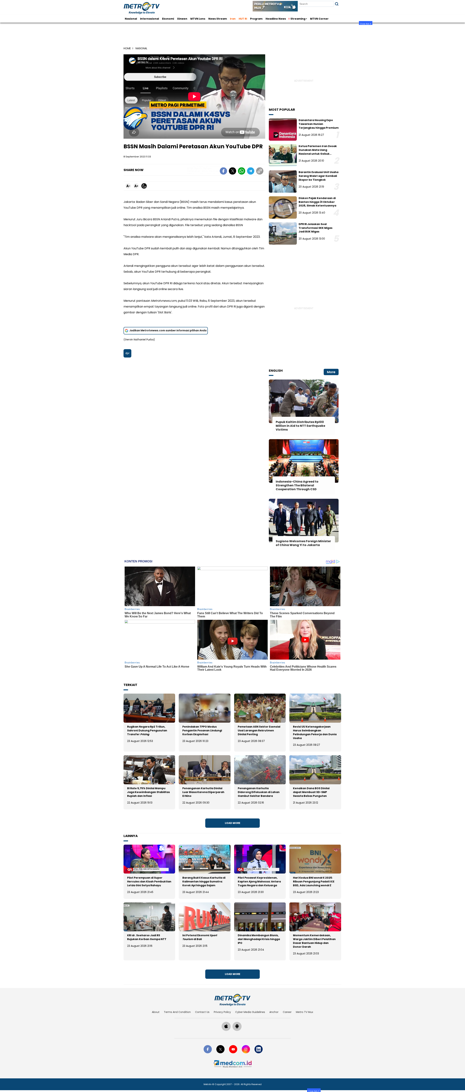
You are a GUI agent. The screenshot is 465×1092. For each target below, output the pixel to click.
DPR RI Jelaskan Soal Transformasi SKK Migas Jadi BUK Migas (315, 228)
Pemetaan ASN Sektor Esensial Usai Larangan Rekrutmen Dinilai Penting (259, 730)
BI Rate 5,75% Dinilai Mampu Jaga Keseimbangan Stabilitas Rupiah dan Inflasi (148, 792)
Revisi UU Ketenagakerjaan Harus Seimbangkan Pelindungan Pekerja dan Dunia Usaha (315, 732)
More (331, 372)
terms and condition (177, 1012)
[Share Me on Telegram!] (251, 171)
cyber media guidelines (250, 1012)
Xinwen (182, 19)
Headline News (276, 19)
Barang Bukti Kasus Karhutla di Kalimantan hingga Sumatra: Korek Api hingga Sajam (203, 881)
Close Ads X (365, 24)
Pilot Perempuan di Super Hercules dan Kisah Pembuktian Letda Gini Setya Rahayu (149, 881)
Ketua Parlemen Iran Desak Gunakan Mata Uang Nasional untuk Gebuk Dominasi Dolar (318, 151)
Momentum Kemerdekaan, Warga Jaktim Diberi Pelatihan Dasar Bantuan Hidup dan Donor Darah (314, 941)
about (155, 1012)
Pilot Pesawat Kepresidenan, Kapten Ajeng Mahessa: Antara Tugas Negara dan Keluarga (259, 881)
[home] (232, 999)
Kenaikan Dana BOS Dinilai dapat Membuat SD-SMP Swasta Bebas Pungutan (311, 792)
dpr (127, 353)
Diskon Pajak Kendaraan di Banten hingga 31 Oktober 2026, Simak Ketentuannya (317, 202)
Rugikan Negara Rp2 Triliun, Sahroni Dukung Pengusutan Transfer (147, 730)
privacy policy (222, 1012)
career (287, 1012)
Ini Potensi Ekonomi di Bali (199, 937)
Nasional (131, 19)
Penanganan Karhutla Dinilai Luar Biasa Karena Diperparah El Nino (203, 792)
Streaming (298, 19)
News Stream (217, 19)
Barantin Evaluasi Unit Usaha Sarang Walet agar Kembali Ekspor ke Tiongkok (318, 176)
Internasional (149, 19)
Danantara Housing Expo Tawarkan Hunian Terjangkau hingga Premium (319, 124)
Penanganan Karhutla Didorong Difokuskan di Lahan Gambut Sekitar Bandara (259, 792)
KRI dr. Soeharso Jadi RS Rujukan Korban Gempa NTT (146, 937)
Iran (233, 19)
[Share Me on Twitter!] (232, 171)
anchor (273, 1012)
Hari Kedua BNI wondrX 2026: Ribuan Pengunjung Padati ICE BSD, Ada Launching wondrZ (313, 881)
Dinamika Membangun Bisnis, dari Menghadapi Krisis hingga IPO (259, 939)
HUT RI (243, 19)
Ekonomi (168, 19)
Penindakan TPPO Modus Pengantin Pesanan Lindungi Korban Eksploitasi (202, 730)
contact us (202, 1012)
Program (256, 19)
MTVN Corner (319, 19)
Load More (232, 823)
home (127, 48)
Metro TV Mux (304, 1012)
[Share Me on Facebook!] (223, 171)
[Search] (337, 4)
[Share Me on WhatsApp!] (241, 171)
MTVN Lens (197, 19)
